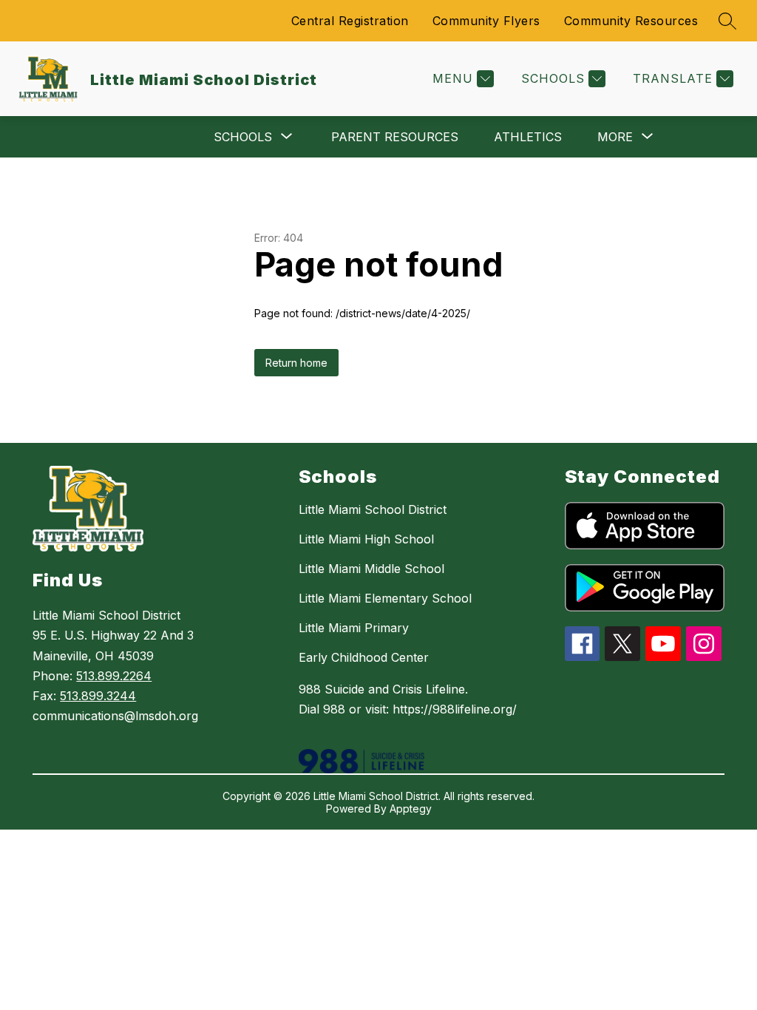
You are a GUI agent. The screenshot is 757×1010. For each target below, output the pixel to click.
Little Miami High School (366, 539)
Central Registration (350, 20)
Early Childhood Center (364, 657)
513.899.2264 (114, 675)
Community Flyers (486, 20)
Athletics (528, 136)
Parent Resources (394, 136)
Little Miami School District (373, 509)
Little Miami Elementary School (385, 598)
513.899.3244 (98, 695)
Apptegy (411, 808)
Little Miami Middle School (371, 568)
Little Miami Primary (354, 627)
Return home (296, 362)
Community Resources (631, 20)
